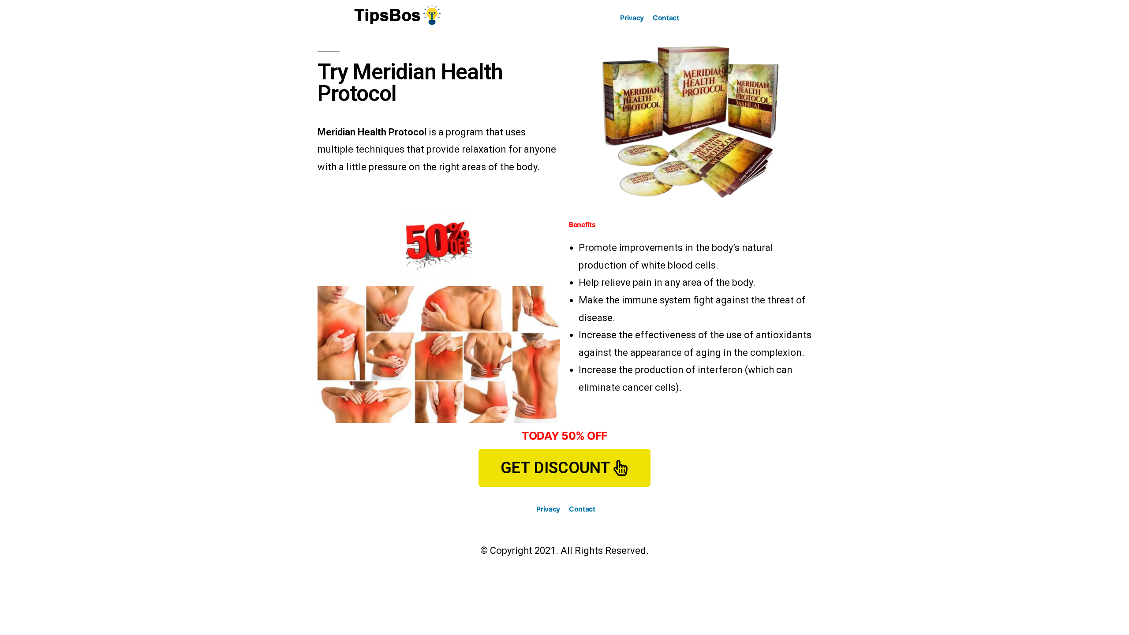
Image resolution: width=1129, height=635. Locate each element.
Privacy (632, 18)
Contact (666, 18)
